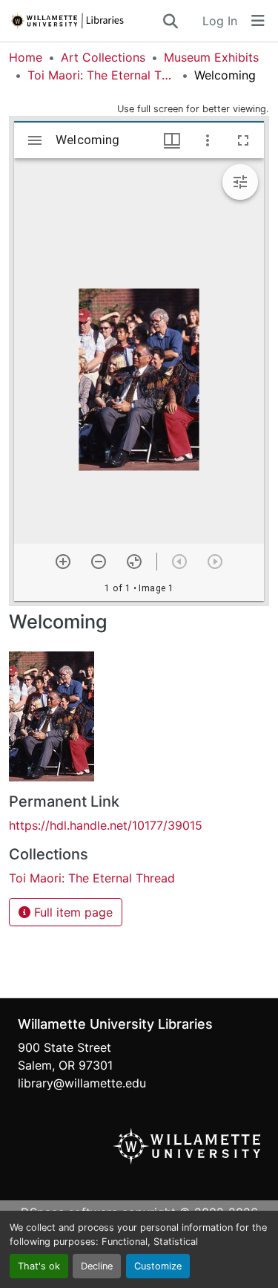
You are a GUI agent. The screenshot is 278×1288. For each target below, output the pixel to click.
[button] (85, 21)
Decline (97, 1266)
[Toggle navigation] (258, 21)
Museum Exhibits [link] (211, 57)
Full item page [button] (71, 912)
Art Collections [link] (103, 57)
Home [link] (25, 57)
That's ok (39, 1266)
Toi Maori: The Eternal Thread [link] (101, 75)
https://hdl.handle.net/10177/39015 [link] (105, 825)
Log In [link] (219, 20)
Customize (158, 1266)
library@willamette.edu (82, 1083)
